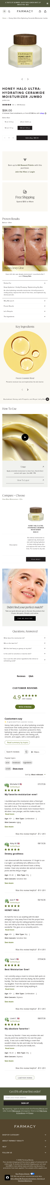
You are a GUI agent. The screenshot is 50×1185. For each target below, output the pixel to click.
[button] (32, 138)
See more (9, 826)
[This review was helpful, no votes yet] (39, 890)
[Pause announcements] (47, 3)
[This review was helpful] (39, 834)
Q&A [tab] (31, 676)
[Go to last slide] (22, 79)
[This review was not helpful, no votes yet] (43, 834)
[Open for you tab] (7, 1177)
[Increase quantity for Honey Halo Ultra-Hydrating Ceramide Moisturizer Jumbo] (13, 138)
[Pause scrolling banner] (47, 399)
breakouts (16, 762)
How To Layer (23, 480)
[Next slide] (28, 79)
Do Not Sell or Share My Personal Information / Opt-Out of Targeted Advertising (25, 1180)
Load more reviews (25, 1078)
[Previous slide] (22, 389)
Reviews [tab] (21, 676)
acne (7, 762)
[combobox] (35, 774)
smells (8, 769)
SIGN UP (25, 1103)
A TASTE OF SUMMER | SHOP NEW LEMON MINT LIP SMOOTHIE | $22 (23, 3)
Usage (23, 466)
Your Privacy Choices (22, 1174)
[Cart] (45, 11)
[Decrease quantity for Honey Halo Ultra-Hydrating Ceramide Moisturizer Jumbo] (4, 138)
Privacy (30, 1113)
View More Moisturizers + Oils (12, 499)
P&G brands (16, 1111)
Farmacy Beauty (27, 1160)
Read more (9, 814)
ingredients (27, 762)
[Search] (9, 11)
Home (4, 18)
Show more (18, 768)
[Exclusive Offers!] (40, 11)
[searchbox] (14, 752)
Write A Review (25, 707)
